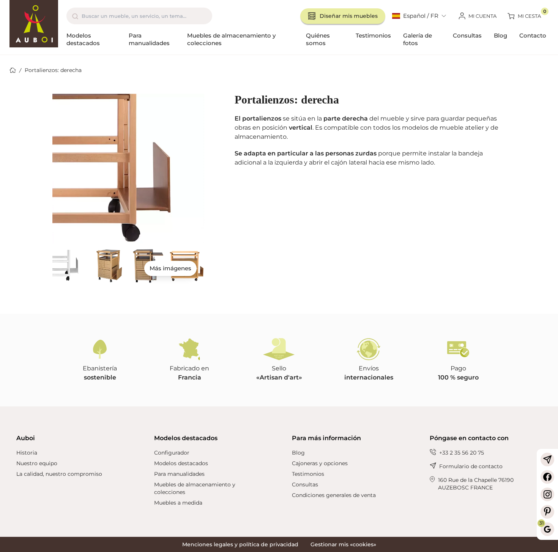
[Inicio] (33, 23)
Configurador (171, 452)
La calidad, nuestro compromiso (59, 473)
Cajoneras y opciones (320, 463)
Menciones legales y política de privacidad (240, 544)
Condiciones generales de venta (334, 495)
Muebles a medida (178, 502)
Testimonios (373, 35)
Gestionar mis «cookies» (343, 544)
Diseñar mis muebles (349, 16)
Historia (26, 452)
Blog (500, 35)
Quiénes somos (318, 39)
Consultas (467, 35)
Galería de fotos (417, 39)
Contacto (532, 35)
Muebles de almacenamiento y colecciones (231, 39)
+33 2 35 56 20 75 (461, 452)
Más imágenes (170, 268)
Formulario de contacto (471, 466)
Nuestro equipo (36, 463)
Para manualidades (149, 39)
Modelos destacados (83, 39)
